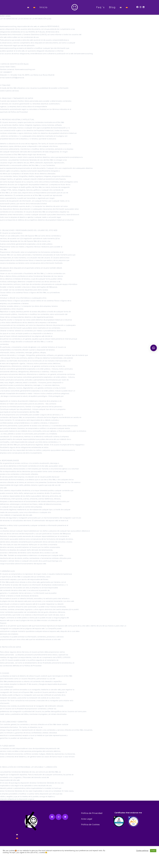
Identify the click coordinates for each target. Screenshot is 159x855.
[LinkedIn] (65, 817)
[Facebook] (52, 817)
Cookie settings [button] (142, 850)
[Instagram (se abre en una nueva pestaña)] (140, 7)
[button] (153, 348)
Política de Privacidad (91, 813)
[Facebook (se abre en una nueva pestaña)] (137, 7)
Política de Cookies (90, 824)
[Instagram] (59, 817)
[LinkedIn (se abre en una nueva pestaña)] (143, 7)
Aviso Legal (86, 819)
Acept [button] (153, 850)
